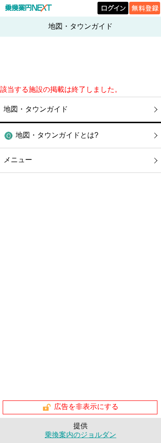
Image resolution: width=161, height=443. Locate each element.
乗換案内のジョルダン (80, 435)
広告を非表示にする (86, 407)
